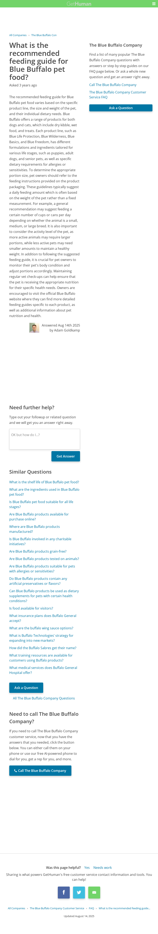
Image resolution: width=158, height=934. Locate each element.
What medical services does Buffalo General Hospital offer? (43, 670)
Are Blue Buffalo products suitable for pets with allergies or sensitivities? (42, 568)
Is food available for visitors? (31, 608)
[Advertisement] (44, 368)
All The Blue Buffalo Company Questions (44, 698)
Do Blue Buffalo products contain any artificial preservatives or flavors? (38, 581)
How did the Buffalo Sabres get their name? (42, 648)
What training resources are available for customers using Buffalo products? (41, 658)
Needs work (102, 867)
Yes (87, 867)
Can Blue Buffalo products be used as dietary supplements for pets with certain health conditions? (44, 596)
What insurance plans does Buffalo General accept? (42, 618)
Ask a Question (26, 687)
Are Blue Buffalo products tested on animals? (44, 559)
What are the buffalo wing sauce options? (41, 628)
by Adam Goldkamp (65, 330)
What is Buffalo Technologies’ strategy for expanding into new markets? (41, 638)
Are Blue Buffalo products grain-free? (37, 551)
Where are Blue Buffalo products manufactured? (34, 529)
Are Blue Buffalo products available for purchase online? (39, 516)
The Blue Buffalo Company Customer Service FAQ (117, 94)
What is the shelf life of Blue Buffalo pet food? (44, 482)
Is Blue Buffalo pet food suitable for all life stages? (41, 504)
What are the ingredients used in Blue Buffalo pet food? (44, 492)
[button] (154, 3)
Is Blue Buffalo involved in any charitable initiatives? (40, 541)
